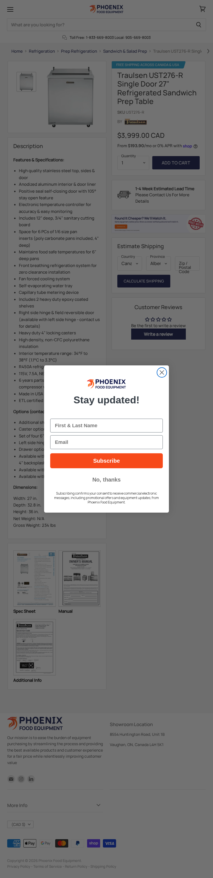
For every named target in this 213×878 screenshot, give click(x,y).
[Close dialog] (162, 372)
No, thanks (106, 480)
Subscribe (106, 461)
